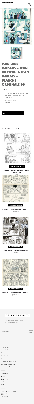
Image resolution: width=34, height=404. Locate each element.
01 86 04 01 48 (5, 367)
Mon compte (5, 396)
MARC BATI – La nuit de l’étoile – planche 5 (15, 292)
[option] (17, 53)
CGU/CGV (4, 394)
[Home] (7, 3)
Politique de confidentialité (8, 391)
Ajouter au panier (14, 113)
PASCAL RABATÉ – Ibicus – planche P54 (15, 250)
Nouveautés (4, 373)
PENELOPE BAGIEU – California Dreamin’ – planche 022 (17, 171)
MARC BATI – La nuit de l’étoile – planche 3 (15, 209)
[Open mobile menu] (23, 4)
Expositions (4, 379)
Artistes (3, 376)
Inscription (31, 332)
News (2, 382)
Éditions (3, 384)
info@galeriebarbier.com (8, 364)
